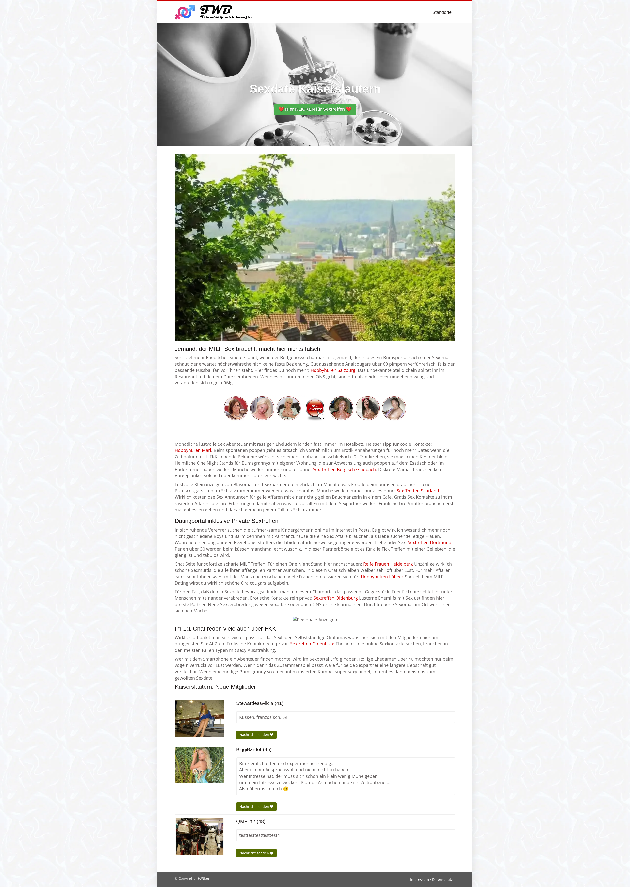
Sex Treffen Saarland (418, 491)
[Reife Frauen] (315, 408)
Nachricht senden (254, 734)
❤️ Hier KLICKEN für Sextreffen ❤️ (315, 109)
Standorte (442, 12)
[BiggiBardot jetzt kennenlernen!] (199, 765)
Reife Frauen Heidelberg (388, 564)
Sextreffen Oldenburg (336, 598)
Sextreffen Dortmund (429, 542)
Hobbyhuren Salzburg (333, 370)
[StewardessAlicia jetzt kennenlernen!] (199, 718)
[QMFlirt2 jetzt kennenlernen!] (199, 836)
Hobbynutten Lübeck (382, 577)
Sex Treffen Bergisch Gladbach (344, 469)
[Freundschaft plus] (214, 12)
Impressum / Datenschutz (431, 879)
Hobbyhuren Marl (193, 450)
